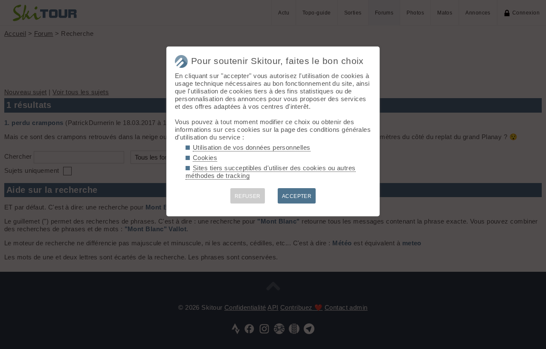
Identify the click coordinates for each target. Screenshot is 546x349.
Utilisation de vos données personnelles (252, 147)
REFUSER (248, 196)
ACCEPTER (297, 196)
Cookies (205, 157)
